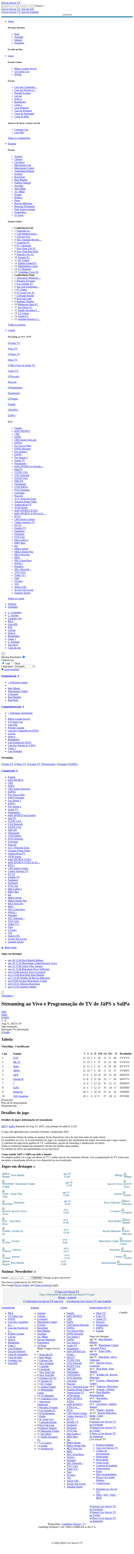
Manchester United (24, 168)
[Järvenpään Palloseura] (5, 1017)
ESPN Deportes (22, 448)
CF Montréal (24, 269)
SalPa (4, 1014)
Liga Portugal (21, 107)
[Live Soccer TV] (11, 2)
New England (46, 1363)
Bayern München (23, 203)
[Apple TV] (33, 764)
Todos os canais (16, 598)
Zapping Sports (22, 592)
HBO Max (19, 542)
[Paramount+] (48, 764)
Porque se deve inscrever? (57, 1277)
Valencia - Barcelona (107, 1386)
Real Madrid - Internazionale (100, 1394)
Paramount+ (20, 463)
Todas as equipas (16, 324)
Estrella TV (20, 528)
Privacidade (102, 1459)
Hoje (16, 34)
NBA (99, 1495)
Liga (7, 663)
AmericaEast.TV (23, 504)
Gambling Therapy (71, 1524)
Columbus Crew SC (28, 272)
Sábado (18, 40)
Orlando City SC (25, 254)
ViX (16, 584)
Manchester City (22, 165)
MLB (99, 1497)
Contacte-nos (103, 1483)
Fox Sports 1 (21, 451)
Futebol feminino (105, 1445)
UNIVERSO (21, 487)
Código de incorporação (102, 1452)
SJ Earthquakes (47, 1413)
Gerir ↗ (14, 676)
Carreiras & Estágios (106, 1465)
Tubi (16, 578)
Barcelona (19, 177)
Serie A (18, 99)
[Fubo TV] (7, 764)
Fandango (19, 531)
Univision (19, 492)
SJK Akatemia (20, 1096)
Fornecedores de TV (100, 1307)
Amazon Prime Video (25, 501)
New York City (47, 1372)
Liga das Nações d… (25, 90)
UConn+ (19, 581)
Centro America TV (24, 522)
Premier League (22, 93)
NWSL (18, 74)
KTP (15, 1057)
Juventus (18, 185)
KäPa (16, 1087)
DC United (23, 260)
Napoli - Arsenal (104, 1410)
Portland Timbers (25, 301)
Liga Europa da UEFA (19, 742)
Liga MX (19, 132)
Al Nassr (19, 215)
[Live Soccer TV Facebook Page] (104, 1424)
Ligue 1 (18, 104)
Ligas (11, 55)
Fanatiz (18, 428)
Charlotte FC (23, 242)
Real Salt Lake (24, 298)
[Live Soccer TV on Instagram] (104, 1436)
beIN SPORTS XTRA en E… (30, 513)
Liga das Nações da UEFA (22, 745)
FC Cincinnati (24, 245)
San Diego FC (25, 307)
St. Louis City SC (26, 292)
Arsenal (18, 156)
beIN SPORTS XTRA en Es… (24, 862)
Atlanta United (48, 1386)
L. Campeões (15, 612)
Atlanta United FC (27, 263)
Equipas (12, 143)
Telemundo (20, 484)
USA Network (21, 475)
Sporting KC (47, 1448)
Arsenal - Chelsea (105, 1389)
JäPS (3, 1011)
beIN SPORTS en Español (21, 815)
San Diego (45, 1434)
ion (16, 545)
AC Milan (19, 191)
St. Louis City (46, 1419)
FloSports (19, 534)
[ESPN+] (73, 764)
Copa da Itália (21, 116)
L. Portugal (13, 642)
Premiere (19, 566)
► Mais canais (9, 947)
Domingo (19, 43)
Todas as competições (19, 138)
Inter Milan (20, 188)
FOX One (19, 537)
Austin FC (23, 316)
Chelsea (18, 159)
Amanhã (18, 37)
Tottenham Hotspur (24, 171)
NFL (105, 1495)
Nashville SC (23, 230)
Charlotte (44, 1366)
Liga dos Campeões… (25, 87)
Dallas (42, 1416)
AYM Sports (21, 507)
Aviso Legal (102, 1462)
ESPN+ (18, 454)
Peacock (18, 495)
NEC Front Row (23, 560)
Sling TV (101, 1313)
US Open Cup (21, 71)
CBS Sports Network (25, 440)
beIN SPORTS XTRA (26, 510)
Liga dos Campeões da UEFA (23, 730)
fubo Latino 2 (21, 540)
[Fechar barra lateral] (2, 992)
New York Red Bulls (27, 251)
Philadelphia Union (28, 266)
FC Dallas (22, 289)
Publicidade (102, 1456)
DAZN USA (21, 478)
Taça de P (13, 644)
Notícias (12, 604)
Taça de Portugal (23, 110)
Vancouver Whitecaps (43, 1403)
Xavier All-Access (23, 590)
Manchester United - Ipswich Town (104, 1347)
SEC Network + (22, 569)
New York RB (46, 1375)
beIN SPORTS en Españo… (29, 466)
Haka (16, 1066)
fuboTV (18, 469)
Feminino (13, 607)
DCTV (18, 525)
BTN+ (17, 516)
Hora (17, 663)
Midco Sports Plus (23, 551)
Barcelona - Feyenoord (99, 1399)
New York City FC (26, 248)
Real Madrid (20, 179)
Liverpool (19, 162)
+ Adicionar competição (20, 713)
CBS (16, 434)
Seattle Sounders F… (29, 310)
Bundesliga (20, 102)
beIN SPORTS (22, 431)
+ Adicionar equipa (18, 682)
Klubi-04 (18, 1091)
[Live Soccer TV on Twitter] (104, 1430)
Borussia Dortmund (24, 206)
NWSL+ (18, 563)
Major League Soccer (25, 68)
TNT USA (20, 572)
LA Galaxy (23, 313)
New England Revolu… (29, 239)
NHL (113, 1495)
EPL (10, 627)
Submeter (37, 1277)
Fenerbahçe (20, 212)
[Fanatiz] (62, 764)
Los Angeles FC (25, 283)
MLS (10, 621)
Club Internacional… (27, 233)
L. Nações (13, 615)
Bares (99, 1471)
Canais (11, 330)
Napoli (17, 194)
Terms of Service (43, 1285)
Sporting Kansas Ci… (29, 319)
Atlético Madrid (22, 182)
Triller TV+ (20, 575)
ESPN (17, 437)
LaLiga (18, 96)
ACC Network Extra (25, 498)
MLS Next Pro (22, 554)
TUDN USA (21, 472)
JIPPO (16, 1070)
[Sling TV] (20, 764)
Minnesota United (50, 1431)
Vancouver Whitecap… (29, 278)
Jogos (11, 21)
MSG (17, 557)
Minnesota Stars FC (28, 304)
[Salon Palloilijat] (5, 1032)
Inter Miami (45, 1357)
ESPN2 (18, 442)
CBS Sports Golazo (24, 519)
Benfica (18, 197)
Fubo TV (101, 1316)
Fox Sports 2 (21, 457)
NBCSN (18, 481)
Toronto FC (24, 257)
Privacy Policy (21, 1285)
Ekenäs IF (18, 1079)
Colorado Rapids (25, 295)
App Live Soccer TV (107, 1447)
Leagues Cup (21, 129)
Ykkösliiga (7, 995)
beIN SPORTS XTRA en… (74, 1406)
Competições (8, 706)
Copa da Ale (14, 647)
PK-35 (16, 1062)
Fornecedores (103, 1468)
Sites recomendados (106, 1474)
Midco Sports (21, 548)
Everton (18, 174)
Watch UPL (20, 587)
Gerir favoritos (11, 669)
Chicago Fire (23, 236)
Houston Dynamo (26, 280)
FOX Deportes (22, 490)
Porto (17, 200)
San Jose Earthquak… (28, 286)
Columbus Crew (49, 1398)
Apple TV (19, 460)
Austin (43, 1445)
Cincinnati (44, 1369)
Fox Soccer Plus (22, 445)
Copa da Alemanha (24, 113)
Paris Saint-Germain (24, 209)
